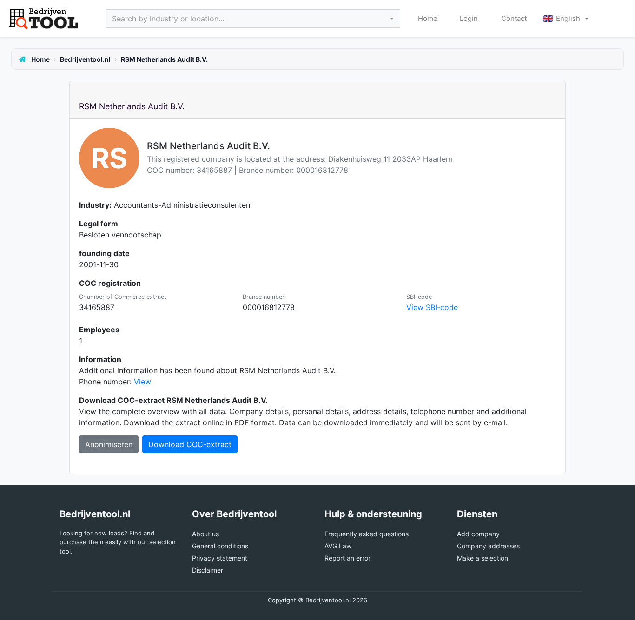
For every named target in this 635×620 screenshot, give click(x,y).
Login (469, 18)
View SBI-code (432, 307)
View (142, 381)
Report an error (347, 558)
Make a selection (482, 558)
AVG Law (337, 546)
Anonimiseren (108, 444)
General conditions (220, 546)
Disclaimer (207, 570)
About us (205, 534)
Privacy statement (219, 558)
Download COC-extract (190, 444)
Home (427, 18)
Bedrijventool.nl (85, 59)
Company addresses (488, 546)
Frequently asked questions (366, 534)
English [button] (568, 18)
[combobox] (253, 18)
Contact (513, 18)
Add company (478, 534)
